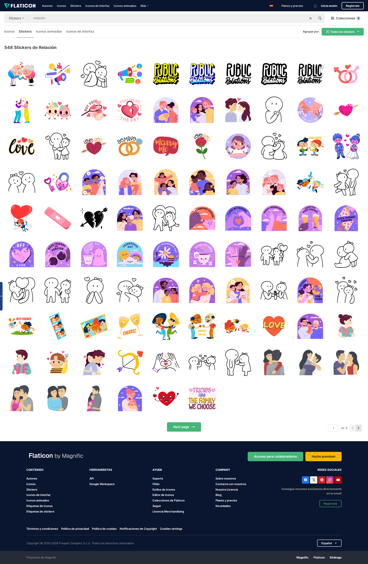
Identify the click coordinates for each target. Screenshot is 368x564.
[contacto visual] (310, 254)
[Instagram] (330, 480)
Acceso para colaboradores (275, 456)
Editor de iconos (163, 495)
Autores (47, 5)
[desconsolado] (94, 218)
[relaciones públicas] (166, 74)
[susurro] (202, 362)
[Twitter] (313, 480)
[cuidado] (21, 398)
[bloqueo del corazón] (57, 182)
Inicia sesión (329, 5)
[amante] (57, 362)
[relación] (346, 74)
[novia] (238, 146)
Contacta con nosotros (231, 484)
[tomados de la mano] (310, 110)
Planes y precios (292, 5)
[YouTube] (338, 480)
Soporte (157, 478)
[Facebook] (305, 480)
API (91, 478)
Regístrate (352, 5)
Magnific (302, 557)
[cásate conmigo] (166, 146)
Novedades (223, 506)
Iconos (61, 5)
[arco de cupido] (130, 362)
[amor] (57, 110)
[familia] (166, 110)
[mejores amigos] (202, 398)
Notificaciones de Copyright (138, 528)
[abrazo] (94, 362)
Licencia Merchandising (168, 511)
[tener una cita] (274, 290)
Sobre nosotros (226, 478)
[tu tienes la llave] (130, 110)
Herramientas (100, 469)
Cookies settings (171, 528)
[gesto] (166, 362)
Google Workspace (102, 484)
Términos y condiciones (42, 528)
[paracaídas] (21, 218)
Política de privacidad (75, 528)
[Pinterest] (321, 480)
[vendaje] (57, 218)
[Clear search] (310, 18)
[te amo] (94, 146)
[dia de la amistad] (202, 218)
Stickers (75, 5)
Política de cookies (104, 528)
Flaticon (319, 557)
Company (223, 469)
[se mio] (130, 146)
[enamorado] (94, 290)
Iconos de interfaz (97, 5)
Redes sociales (330, 469)
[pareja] (21, 74)
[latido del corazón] (274, 110)
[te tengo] (94, 110)
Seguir (156, 506)
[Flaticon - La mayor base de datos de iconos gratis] (20, 5)
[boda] (346, 146)
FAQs (156, 484)
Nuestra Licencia (227, 489)
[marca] (57, 74)
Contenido (34, 469)
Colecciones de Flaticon (168, 500)
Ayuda (157, 469)
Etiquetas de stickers (40, 511)
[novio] (21, 362)
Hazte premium (323, 456)
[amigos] (310, 146)
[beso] (238, 110)
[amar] (346, 362)
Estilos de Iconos (163, 489)
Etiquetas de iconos (39, 506)
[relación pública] (130, 74)
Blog (218, 495)
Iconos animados (125, 5)
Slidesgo (336, 557)
